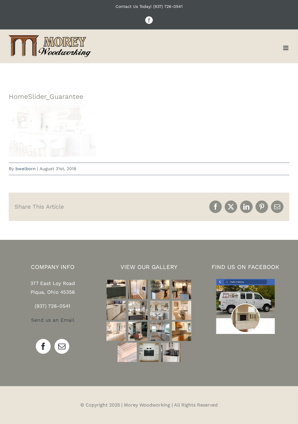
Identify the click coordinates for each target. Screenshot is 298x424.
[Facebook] (43, 346)
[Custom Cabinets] (138, 331)
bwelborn (25, 168)
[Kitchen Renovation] (160, 310)
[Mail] (61, 346)
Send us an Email (52, 320)
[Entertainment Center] (149, 352)
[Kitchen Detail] (127, 352)
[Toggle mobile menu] (286, 48)
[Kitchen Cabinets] (116, 289)
